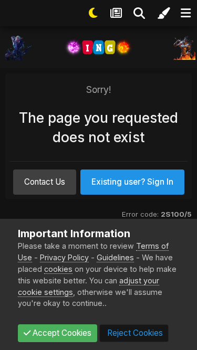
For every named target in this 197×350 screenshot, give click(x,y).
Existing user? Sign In (132, 182)
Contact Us (44, 182)
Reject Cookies (134, 333)
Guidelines (115, 257)
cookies (58, 268)
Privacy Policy (64, 257)
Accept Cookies (60, 333)
